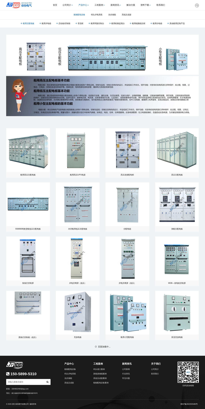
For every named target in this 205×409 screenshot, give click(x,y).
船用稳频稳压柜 (138, 23)
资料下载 (144, 5)
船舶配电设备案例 (101, 383)
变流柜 (80, 23)
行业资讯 (126, 374)
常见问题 (126, 378)
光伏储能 (112, 15)
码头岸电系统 (96, 15)
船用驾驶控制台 (97, 23)
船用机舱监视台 (118, 23)
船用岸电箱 (46, 23)
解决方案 (131, 5)
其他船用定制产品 (177, 23)
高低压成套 (126, 15)
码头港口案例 (99, 369)
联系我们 (160, 5)
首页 (55, 5)
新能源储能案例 (100, 374)
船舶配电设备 (79, 15)
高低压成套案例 (100, 378)
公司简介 (67, 5)
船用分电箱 (157, 23)
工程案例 (99, 5)
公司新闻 (126, 369)
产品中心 (83, 5)
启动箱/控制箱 (64, 23)
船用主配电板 (28, 23)
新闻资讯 (115, 5)
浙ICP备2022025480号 (189, 404)
